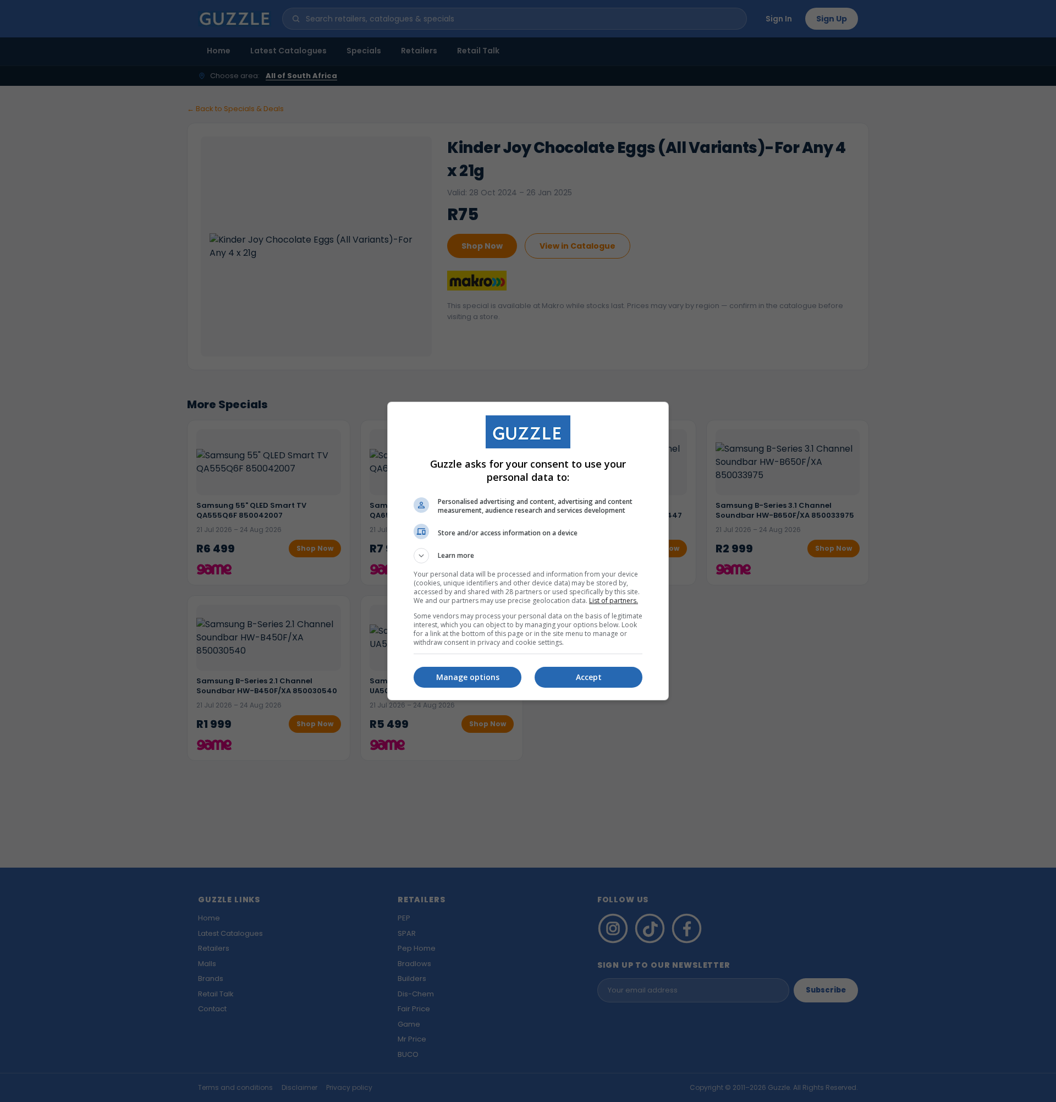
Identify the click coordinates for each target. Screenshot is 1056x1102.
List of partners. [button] (613, 600)
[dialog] (528, 551)
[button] (528, 555)
